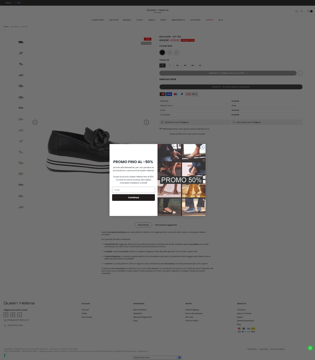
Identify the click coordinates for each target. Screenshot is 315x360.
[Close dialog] (202, 147)
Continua (133, 197)
